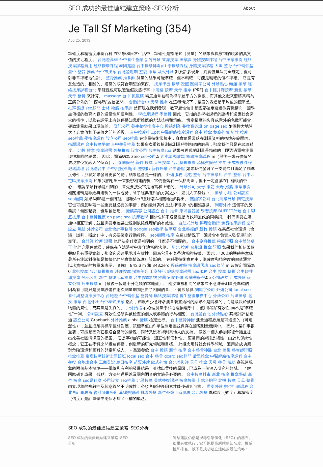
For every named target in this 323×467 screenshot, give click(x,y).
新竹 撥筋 (208, 228)
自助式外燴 (188, 222)
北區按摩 (145, 380)
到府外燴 (223, 204)
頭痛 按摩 (238, 83)
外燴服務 (174, 174)
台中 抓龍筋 (133, 95)
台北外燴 (91, 301)
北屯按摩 (80, 271)
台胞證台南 (87, 362)
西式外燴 (238, 277)
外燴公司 (188, 186)
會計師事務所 (106, 392)
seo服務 (200, 271)
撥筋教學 (179, 265)
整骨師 (147, 295)
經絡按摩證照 (179, 271)
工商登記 (158, 271)
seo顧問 (93, 107)
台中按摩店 (212, 174)
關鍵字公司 (200, 83)
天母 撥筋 (205, 186)
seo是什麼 (92, 380)
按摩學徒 (162, 83)
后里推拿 (201, 356)
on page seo (215, 126)
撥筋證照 (225, 241)
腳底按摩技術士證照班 (106, 356)
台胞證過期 (128, 71)
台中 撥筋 (159, 350)
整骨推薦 (114, 77)
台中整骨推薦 (123, 144)
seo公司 (148, 156)
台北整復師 (188, 228)
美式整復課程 (240, 162)
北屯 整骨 (192, 174)
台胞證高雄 (108, 59)
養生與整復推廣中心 (86, 295)
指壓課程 (76, 144)
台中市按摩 (106, 71)
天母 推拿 (183, 89)
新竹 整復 (107, 277)
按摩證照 (104, 150)
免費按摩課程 (233, 222)
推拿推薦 (242, 186)
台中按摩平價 (98, 144)
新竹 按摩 (239, 132)
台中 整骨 (232, 174)
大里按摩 (162, 162)
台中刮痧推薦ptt (122, 168)
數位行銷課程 (236, 386)
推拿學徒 (239, 374)
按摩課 (185, 59)
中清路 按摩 (162, 89)
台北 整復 (222, 350)
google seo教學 (148, 228)
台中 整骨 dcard (160, 356)
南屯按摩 (245, 198)
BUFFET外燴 (229, 210)
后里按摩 (90, 283)
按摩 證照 (180, 83)
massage (112, 95)
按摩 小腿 (223, 192)
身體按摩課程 (205, 59)
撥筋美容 (134, 210)
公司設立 (241, 192)
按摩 (170, 235)
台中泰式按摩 (112, 301)
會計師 (88, 241)
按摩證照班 (198, 265)
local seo (242, 289)
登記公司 (122, 126)
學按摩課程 (178, 65)
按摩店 (171, 228)
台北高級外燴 (223, 198)
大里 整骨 (223, 65)
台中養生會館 (131, 59)
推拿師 (129, 77)
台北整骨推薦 (183, 162)
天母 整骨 (77, 95)
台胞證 (196, 247)
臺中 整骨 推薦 (81, 71)
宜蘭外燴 (175, 277)
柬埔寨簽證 (189, 210)
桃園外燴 (149, 392)
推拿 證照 (212, 247)
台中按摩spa (159, 150)
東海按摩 (170, 59)
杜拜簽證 (76, 107)
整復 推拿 (147, 71)
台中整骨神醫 (183, 319)
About (249, 8)
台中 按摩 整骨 (222, 271)
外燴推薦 (122, 150)
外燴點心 (220, 83)
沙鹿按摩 (123, 271)
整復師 (144, 168)
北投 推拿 (86, 150)
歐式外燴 (166, 71)
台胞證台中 (139, 101)
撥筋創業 (173, 126)
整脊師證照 (242, 350)
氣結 (81, 228)
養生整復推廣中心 (147, 126)
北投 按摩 (227, 380)
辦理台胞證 (210, 222)
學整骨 (165, 113)
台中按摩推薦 (230, 59)
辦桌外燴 (215, 386)
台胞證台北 (201, 313)
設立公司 (114, 138)
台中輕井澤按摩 (219, 89)
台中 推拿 (203, 132)
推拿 (222, 162)
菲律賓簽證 (192, 126)
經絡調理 (76, 168)
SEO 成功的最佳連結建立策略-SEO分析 (123, 8)
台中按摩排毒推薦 (150, 277)
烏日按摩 (124, 362)
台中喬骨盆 (243, 65)
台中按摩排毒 (198, 374)
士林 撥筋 (110, 107)
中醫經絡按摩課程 (177, 132)
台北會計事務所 (118, 228)
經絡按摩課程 (106, 65)
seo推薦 (75, 138)
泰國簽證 (127, 65)
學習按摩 (209, 210)
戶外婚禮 (134, 307)
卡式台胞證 (207, 380)
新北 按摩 (243, 89)
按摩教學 (140, 216)
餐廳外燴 (221, 132)
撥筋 (144, 319)
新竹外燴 (153, 59)
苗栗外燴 (142, 362)
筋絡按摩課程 (198, 156)
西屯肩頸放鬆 (173, 156)
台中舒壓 (177, 168)
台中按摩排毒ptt (151, 65)
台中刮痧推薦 (204, 241)
